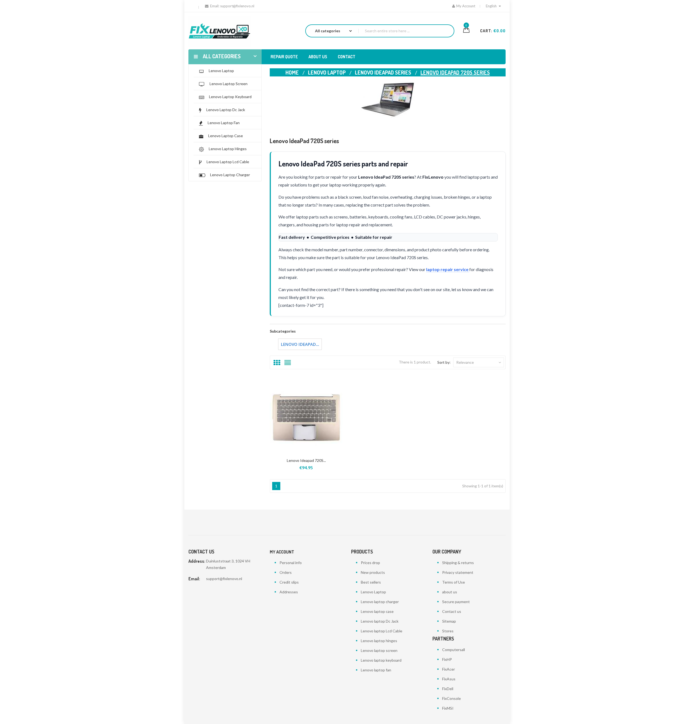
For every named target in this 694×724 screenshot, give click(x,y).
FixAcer (448, 669)
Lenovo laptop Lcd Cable (381, 631)
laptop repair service (447, 269)
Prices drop (370, 562)
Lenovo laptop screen (379, 650)
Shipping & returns (458, 562)
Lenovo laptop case (377, 611)
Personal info (290, 562)
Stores (448, 631)
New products (373, 572)
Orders (285, 572)
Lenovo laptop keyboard (381, 660)
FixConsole (451, 698)
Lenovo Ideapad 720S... (306, 460)
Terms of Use (453, 582)
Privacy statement (457, 572)
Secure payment (456, 601)
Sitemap (449, 621)
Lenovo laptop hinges (379, 640)
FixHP (447, 659)
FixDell (447, 688)
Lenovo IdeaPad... (300, 344)
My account (282, 552)
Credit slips (289, 582)
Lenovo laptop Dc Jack (380, 621)
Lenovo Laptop (373, 592)
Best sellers (371, 582)
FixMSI (448, 708)
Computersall (453, 649)
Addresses (288, 592)
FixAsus (448, 679)
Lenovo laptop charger (380, 601)
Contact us (451, 611)
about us (449, 592)
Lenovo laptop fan (376, 670)
